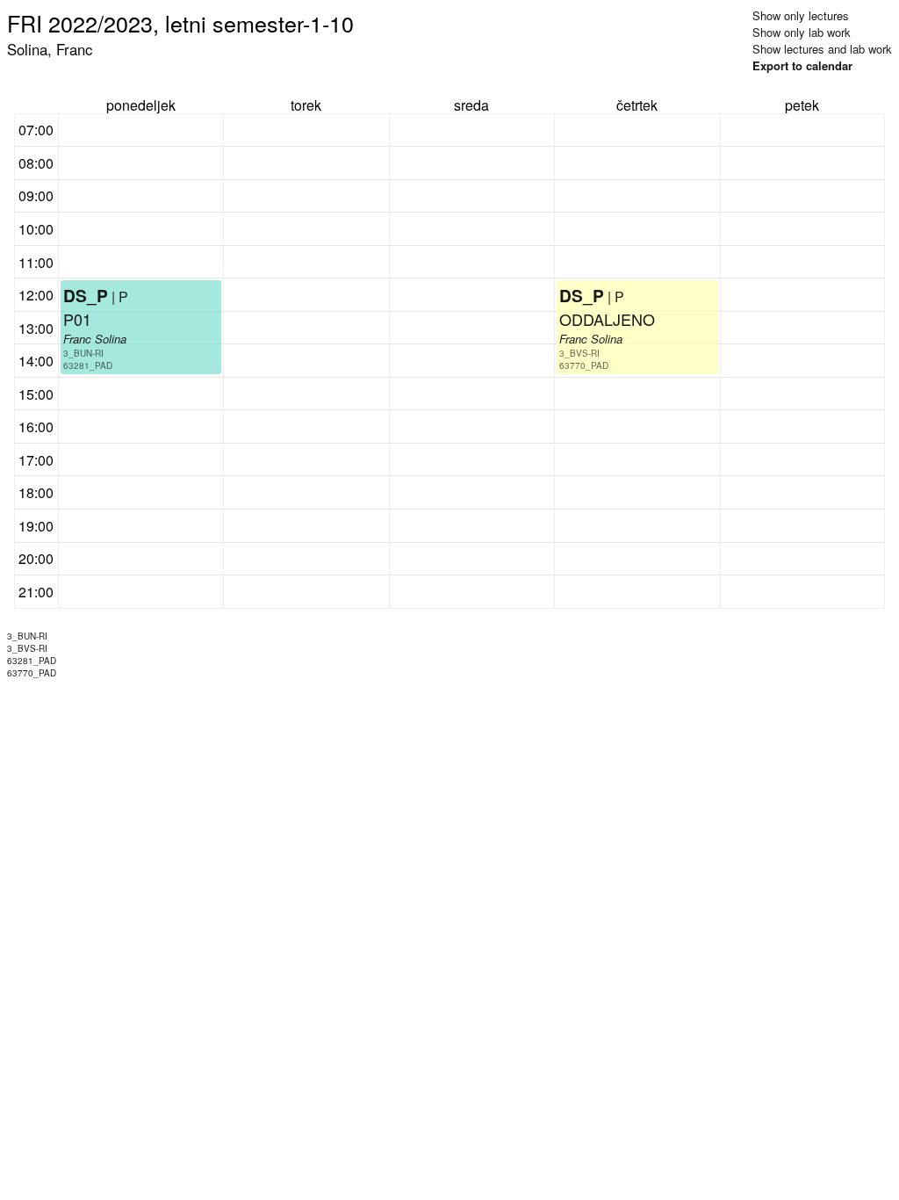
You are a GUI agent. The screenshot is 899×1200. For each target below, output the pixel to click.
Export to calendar (802, 65)
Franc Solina (94, 338)
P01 (77, 318)
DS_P (85, 295)
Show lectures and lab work (822, 48)
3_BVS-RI (579, 353)
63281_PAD (87, 365)
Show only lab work (801, 32)
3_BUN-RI (83, 353)
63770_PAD (583, 365)
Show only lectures (800, 15)
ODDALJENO (607, 318)
